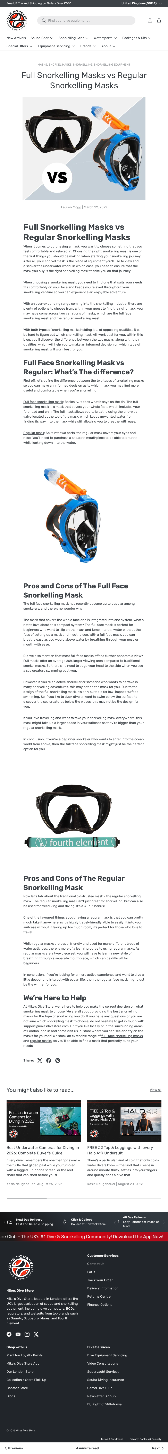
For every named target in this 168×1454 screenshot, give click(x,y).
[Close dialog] (140, 674)
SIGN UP (53, 775)
